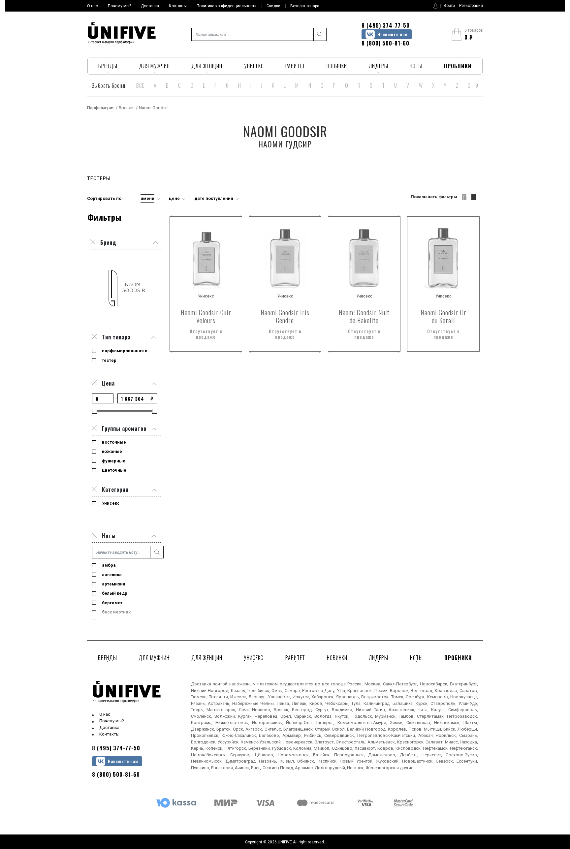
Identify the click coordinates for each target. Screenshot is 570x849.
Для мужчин (154, 66)
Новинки (337, 66)
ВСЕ (140, 85)
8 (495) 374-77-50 (386, 25)
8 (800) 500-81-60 (385, 43)
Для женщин (206, 66)
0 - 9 (473, 85)
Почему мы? (111, 720)
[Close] (94, 337)
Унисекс (254, 66)
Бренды (107, 66)
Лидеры (378, 66)
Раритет (295, 66)
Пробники (458, 66)
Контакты (109, 734)
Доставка (109, 727)
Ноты (416, 66)
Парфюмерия (100, 107)
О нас (104, 714)
